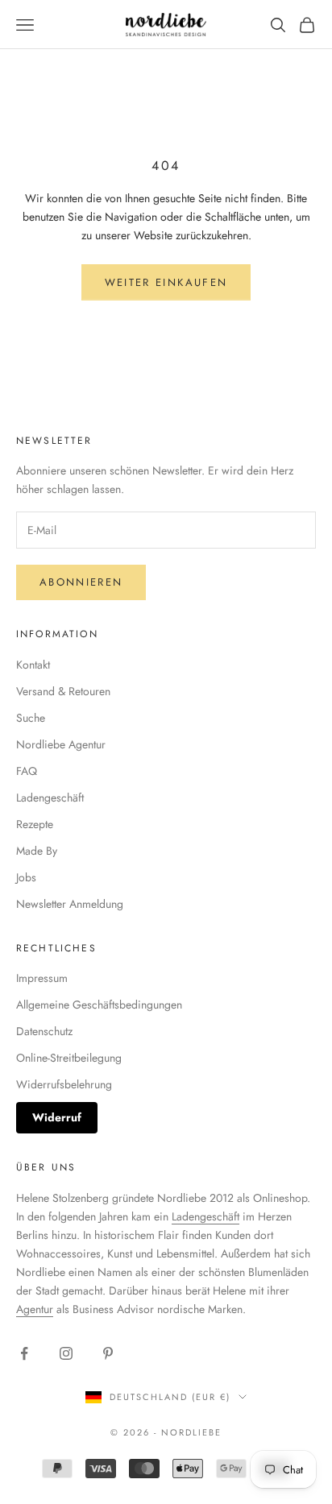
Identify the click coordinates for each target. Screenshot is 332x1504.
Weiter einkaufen (166, 282)
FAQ (26, 771)
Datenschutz (44, 1031)
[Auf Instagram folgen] (66, 1353)
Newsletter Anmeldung (69, 904)
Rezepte (34, 824)
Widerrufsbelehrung (64, 1084)
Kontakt (33, 665)
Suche (30, 718)
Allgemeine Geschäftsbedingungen (99, 1004)
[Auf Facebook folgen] (24, 1353)
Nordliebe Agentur (61, 744)
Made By (36, 851)
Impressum (42, 978)
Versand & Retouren (63, 691)
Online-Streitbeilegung (69, 1058)
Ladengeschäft (50, 797)
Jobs (26, 877)
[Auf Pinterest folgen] (108, 1353)
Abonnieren (80, 582)
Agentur (34, 1309)
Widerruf (56, 1117)
